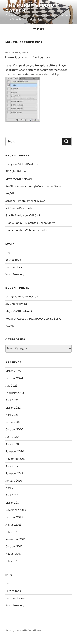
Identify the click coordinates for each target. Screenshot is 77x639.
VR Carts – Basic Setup (19, 208)
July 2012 (11, 561)
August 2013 (13, 524)
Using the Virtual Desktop (21, 164)
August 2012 (13, 553)
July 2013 (11, 532)
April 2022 (12, 400)
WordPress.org (15, 274)
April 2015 (11, 488)
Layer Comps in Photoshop (27, 57)
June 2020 (12, 436)
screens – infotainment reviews (25, 201)
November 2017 (15, 458)
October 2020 (14, 429)
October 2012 (14, 546)
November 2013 (15, 510)
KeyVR (9, 193)
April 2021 (11, 414)
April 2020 (12, 444)
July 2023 (11, 385)
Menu (40, 28)
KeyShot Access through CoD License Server (33, 186)
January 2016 (13, 480)
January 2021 (13, 422)
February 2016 (14, 473)
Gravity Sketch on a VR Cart (22, 215)
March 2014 (12, 502)
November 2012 (15, 539)
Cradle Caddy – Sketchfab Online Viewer (30, 223)
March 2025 (13, 371)
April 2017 (11, 466)
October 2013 (14, 517)
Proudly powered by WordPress (23, 630)
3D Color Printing (16, 171)
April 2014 (11, 495)
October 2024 (14, 378)
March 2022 (13, 407)
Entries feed (13, 259)
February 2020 (14, 451)
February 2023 (14, 393)
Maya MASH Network (18, 179)
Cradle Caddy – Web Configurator (26, 230)
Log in (9, 252)
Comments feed (15, 267)
